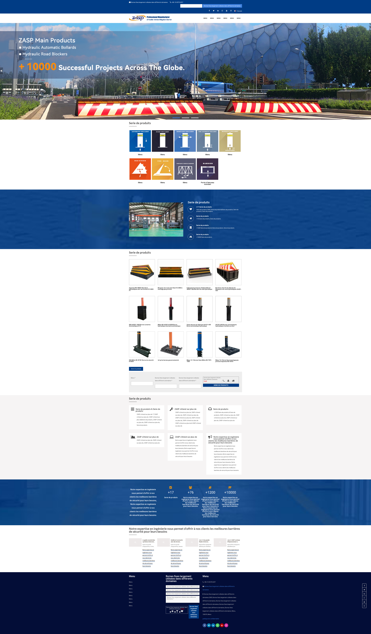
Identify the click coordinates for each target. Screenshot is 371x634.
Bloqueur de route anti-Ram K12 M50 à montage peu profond (170, 288)
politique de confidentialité (211, 619)
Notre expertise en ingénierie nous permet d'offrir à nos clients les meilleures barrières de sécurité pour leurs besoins (149, 558)
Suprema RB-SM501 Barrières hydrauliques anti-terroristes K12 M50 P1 (141, 289)
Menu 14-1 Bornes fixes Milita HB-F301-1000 (199, 360)
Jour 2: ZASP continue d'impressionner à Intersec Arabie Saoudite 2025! (233, 541)
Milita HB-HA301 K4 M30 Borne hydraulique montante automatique (169, 325)
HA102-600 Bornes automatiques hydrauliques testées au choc (226, 325)
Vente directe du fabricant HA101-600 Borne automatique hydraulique (199, 325)
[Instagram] (231, 11)
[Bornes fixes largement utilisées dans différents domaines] (209, 11)
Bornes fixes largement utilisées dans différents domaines (149, 2)
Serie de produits (136, 369)
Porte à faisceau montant (207, 183)
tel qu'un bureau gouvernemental (168, 360)
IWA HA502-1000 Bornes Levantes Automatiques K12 (140, 325)
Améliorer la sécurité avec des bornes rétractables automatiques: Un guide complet (177, 541)
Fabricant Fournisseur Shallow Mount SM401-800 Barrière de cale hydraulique (199, 288)
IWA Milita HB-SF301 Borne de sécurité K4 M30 (141, 360)
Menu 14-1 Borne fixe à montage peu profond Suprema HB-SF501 (227, 360)
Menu (205, 18)
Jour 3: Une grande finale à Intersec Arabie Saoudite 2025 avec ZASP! (205, 541)
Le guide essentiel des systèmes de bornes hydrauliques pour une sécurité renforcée (149, 541)
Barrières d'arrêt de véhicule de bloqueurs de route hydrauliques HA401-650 (228, 289)
